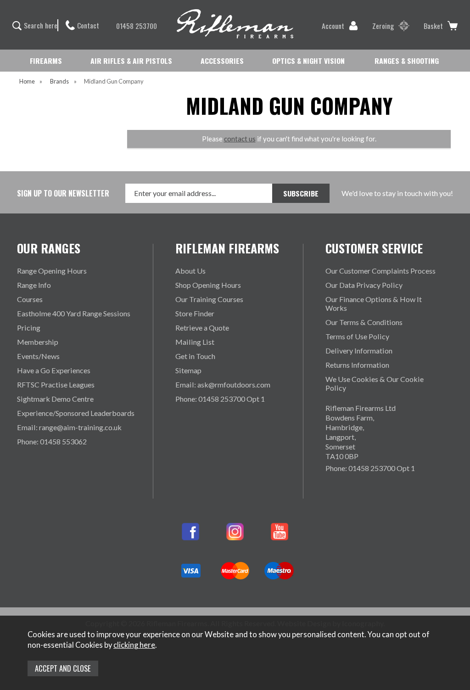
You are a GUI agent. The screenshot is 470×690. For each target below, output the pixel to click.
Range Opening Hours (52, 270)
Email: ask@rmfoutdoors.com (222, 384)
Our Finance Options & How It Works (373, 303)
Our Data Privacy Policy (364, 284)
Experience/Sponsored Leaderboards (75, 413)
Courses (30, 299)
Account (333, 25)
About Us (190, 270)
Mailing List (194, 341)
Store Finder (194, 313)
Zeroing (383, 25)
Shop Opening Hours (208, 284)
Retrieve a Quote (202, 327)
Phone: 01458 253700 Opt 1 (220, 398)
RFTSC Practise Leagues (56, 384)
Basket (433, 25)
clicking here (134, 645)
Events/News (38, 356)
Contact (88, 25)
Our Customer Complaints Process (380, 270)
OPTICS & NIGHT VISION (308, 60)
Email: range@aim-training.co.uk (69, 427)
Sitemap (188, 370)
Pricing (28, 327)
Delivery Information (358, 350)
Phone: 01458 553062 (52, 441)
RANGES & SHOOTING (407, 60)
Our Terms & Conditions (364, 322)
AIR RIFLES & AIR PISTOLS (131, 60)
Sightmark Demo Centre (55, 398)
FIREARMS (46, 60)
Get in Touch (195, 356)
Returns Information (357, 364)
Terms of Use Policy (357, 336)
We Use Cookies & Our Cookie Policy (374, 383)
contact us (240, 139)
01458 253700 (136, 25)
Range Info (34, 284)
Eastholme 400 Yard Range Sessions (73, 313)
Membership (37, 341)
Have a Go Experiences (53, 370)
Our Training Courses (209, 299)
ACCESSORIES (222, 60)
